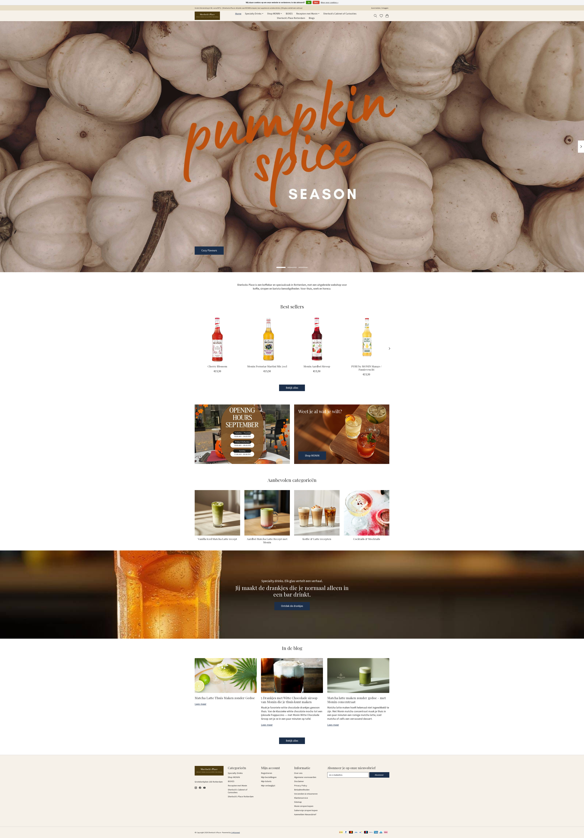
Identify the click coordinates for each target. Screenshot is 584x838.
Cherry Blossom (217, 366)
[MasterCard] (351, 832)
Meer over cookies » (329, 3)
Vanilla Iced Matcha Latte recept (217, 539)
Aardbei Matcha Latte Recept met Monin (267, 540)
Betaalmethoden (301, 789)
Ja (309, 3)
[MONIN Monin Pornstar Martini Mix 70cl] (267, 339)
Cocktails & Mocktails (366, 539)
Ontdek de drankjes (292, 606)
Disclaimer (299, 781)
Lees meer (200, 704)
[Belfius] (371, 832)
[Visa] (356, 832)
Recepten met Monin (237, 785)
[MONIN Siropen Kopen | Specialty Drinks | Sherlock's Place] (207, 16)
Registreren (266, 773)
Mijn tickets (266, 781)
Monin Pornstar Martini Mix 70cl (267, 366)
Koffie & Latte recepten (316, 539)
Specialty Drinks (235, 773)
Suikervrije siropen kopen (306, 810)
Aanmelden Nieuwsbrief (305, 814)
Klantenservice (301, 797)
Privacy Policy (300, 785)
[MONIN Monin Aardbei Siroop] (317, 339)
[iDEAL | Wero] (341, 832)
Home (238, 13)
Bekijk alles (292, 387)
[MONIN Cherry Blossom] (217, 339)
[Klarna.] (386, 832)
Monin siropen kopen (303, 806)
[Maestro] (366, 832)
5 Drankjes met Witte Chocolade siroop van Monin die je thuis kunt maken (289, 700)
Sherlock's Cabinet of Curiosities (339, 13)
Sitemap (298, 802)
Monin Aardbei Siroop (317, 366)
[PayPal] (346, 832)
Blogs (312, 18)
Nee (316, 3)
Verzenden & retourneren (306, 793)
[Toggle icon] (375, 16)
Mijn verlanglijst (268, 785)
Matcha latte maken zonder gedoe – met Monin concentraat (356, 700)
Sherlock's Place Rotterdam (291, 18)
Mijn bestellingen (268, 777)
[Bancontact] (361, 832)
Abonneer (379, 775)
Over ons (298, 773)
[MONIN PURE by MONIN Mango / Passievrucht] (366, 339)
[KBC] (381, 832)
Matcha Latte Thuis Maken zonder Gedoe (225, 698)
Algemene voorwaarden (305, 777)
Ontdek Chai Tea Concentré (216, 250)
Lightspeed (235, 832)
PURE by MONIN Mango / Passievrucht (366, 367)
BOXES (289, 13)
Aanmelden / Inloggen (379, 8)
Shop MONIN (234, 777)
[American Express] (376, 832)
